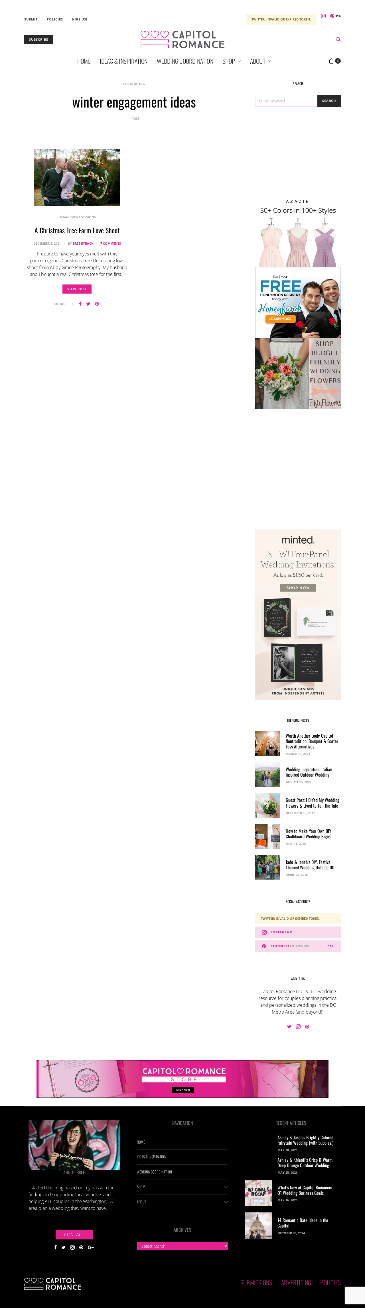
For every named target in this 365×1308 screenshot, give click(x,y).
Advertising (296, 1282)
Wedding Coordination (185, 60)
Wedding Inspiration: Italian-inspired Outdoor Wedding (310, 772)
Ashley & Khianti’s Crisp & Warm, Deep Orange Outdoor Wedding (305, 1162)
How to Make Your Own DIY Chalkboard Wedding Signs (308, 834)
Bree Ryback (83, 243)
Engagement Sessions (77, 217)
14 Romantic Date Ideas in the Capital (302, 1223)
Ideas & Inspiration (124, 60)
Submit (31, 19)
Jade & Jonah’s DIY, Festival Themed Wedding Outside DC (310, 865)
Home (84, 60)
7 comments (110, 243)
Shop (228, 60)
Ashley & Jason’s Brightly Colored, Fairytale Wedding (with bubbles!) (305, 1140)
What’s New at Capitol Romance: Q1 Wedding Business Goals (304, 1190)
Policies (55, 19)
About (257, 60)
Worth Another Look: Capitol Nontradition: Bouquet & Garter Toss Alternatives (312, 741)
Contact (74, 1234)
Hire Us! (79, 19)
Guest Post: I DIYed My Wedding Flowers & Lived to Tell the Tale (312, 803)
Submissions (256, 1282)
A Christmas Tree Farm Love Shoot (77, 230)
